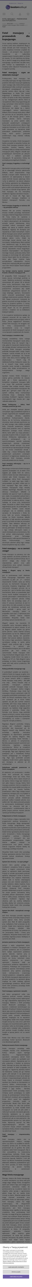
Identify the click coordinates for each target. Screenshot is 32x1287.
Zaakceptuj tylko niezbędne (16, 1267)
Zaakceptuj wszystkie (16, 1276)
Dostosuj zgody (16, 1272)
